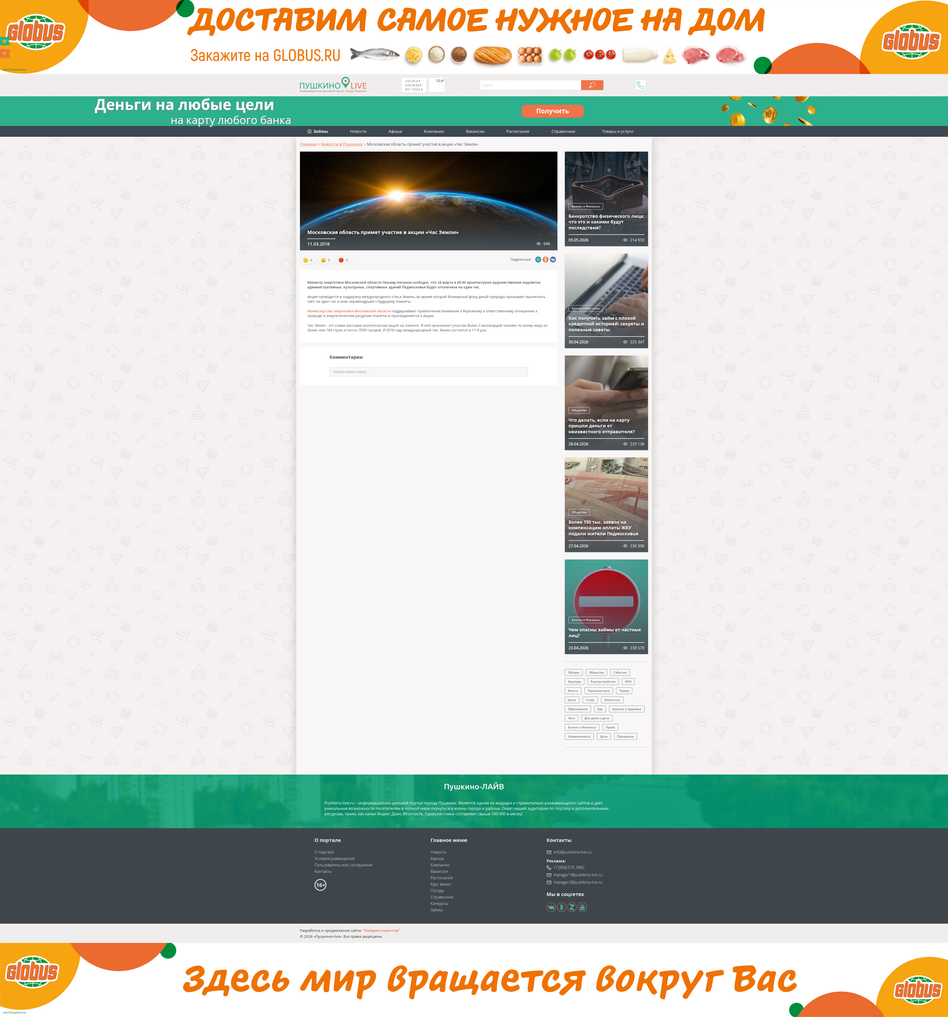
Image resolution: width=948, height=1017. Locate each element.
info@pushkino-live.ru (572, 852)
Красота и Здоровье (626, 709)
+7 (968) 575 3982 (569, 867)
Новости (358, 131)
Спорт (590, 700)
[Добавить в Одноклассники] (546, 259)
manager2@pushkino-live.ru (577, 882)
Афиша (395, 131)
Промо (624, 691)
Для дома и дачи (597, 718)
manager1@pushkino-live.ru (577, 874)
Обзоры (573, 672)
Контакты (323, 871)
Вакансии (475, 131)
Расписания (517, 131)
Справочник (563, 131)
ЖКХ (628, 681)
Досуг (572, 700)
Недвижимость (579, 736)
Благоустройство (603, 681)
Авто (571, 718)
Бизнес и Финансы (586, 206)
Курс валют (441, 884)
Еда (600, 709)
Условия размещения (335, 858)
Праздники (625, 736)
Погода (437, 890)
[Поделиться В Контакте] (553, 259)
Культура (574, 681)
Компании (434, 131)
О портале (324, 852)
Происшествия (599, 691)
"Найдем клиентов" (381, 930)
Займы (437, 910)
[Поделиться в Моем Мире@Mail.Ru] (538, 259)
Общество (579, 410)
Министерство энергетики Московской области (349, 311)
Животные (612, 700)
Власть (573, 691)
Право (610, 727)
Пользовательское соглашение (344, 865)
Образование (578, 709)
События (620, 672)
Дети (604, 736)
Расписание (442, 877)
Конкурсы (439, 903)
